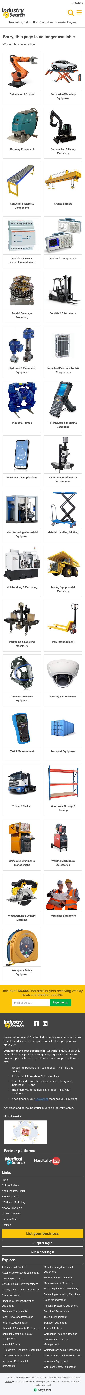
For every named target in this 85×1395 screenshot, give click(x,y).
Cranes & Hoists (10, 1295)
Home (5, 1179)
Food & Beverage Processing (17, 1317)
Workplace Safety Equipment (60, 1367)
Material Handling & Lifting (58, 1277)
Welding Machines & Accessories (62, 1350)
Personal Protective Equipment (61, 1305)
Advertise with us (11, 1213)
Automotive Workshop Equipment (20, 1272)
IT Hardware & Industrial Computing (21, 1350)
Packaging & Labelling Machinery (62, 1294)
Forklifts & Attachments (15, 1322)
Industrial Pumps (11, 1344)
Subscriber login (42, 1252)
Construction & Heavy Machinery (20, 1284)
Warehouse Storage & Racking (60, 1334)
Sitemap (6, 1225)
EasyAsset (41, 1099)
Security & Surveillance (56, 1311)
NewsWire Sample (12, 1208)
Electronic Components (14, 1311)
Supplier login (42, 1243)
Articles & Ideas (10, 1185)
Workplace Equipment (56, 1361)
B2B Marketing (10, 1196)
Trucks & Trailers (53, 1328)
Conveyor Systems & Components (20, 1289)
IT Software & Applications (16, 1355)
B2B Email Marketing (13, 1202)
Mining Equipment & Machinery (61, 1288)
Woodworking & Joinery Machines (62, 1355)
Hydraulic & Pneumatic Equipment (20, 1328)
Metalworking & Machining (58, 1283)
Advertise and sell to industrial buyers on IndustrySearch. (39, 1108)
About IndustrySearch (14, 1190)
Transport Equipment (55, 1322)
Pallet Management (55, 1300)
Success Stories (10, 1219)
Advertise (78, 2)
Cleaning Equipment (13, 1278)
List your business (42, 1233)
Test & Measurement (55, 1317)
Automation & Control (14, 1267)
